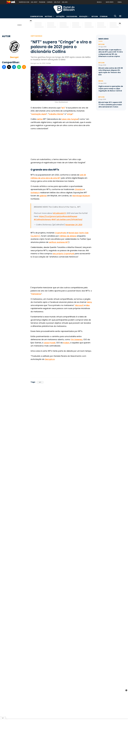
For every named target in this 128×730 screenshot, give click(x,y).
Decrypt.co (50, 359)
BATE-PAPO (109, 2)
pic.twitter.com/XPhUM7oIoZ (69, 219)
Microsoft (79, 305)
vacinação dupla (38, 114)
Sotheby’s (35, 192)
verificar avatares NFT (58, 242)
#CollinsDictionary (42, 219)
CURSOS (49, 2)
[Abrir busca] (115, 16)
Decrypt (14, 57)
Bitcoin (95, 16)
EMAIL (120, 2)
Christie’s (79, 189)
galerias (43, 195)
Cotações (60, 16)
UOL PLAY (57, 2)
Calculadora (71, 16)
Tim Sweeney (76, 339)
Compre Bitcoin (36, 16)
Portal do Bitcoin (64, 9)
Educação (83, 16)
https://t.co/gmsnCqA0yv (50, 216)
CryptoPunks (61, 232)
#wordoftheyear (69, 216)
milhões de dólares (67, 236)
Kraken (66, 342)
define (40, 119)
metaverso (36, 294)
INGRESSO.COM (24, 2)
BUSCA (99, 2)
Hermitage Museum (81, 195)
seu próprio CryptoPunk (63, 253)
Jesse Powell (49, 342)
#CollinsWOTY (59, 213)
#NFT (54, 219)
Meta (89, 302)
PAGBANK (42, 2)
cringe (69, 114)
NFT (63, 107)
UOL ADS (65, 2)
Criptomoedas (36, 36)
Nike (88, 305)
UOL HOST (34, 2)
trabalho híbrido (56, 114)
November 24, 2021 (73, 224)
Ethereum (103, 16)
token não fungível (69, 119)
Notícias (48, 16)
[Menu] (120, 16)
